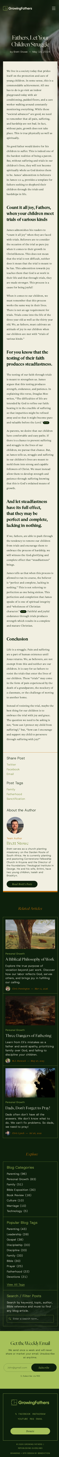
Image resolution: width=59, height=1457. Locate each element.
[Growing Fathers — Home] (17, 8)
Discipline (17, 1250)
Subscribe (44, 1367)
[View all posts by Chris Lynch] (7, 1133)
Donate (30, 1431)
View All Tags (16, 1284)
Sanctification (16, 799)
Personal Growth (15, 953)
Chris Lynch (18, 1133)
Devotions (17, 1277)
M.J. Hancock (19, 1060)
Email (10, 774)
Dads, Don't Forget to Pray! (27, 1108)
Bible (14, 1261)
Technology (17, 1211)
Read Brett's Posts (22, 884)
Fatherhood (14, 794)
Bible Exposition (21, 1190)
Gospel (15, 1239)
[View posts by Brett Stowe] (15, 825)
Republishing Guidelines (30, 1448)
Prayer (15, 1266)
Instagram (38, 1413)
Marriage (16, 1206)
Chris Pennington (21, 988)
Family (11, 789)
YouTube (23, 1418)
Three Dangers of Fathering (28, 1036)
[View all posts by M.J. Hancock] (7, 1060)
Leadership (18, 1234)
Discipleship (18, 1245)
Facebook (13, 769)
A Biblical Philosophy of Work (29, 959)
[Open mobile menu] (53, 8)
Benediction (44, 1453)
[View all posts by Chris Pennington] (7, 988)
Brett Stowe (21, 51)
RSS (32, 1418)
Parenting (17, 1174)
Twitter (11, 764)
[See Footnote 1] (46, 422)
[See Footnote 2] (23, 611)
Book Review (19, 1195)
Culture (15, 1200)
